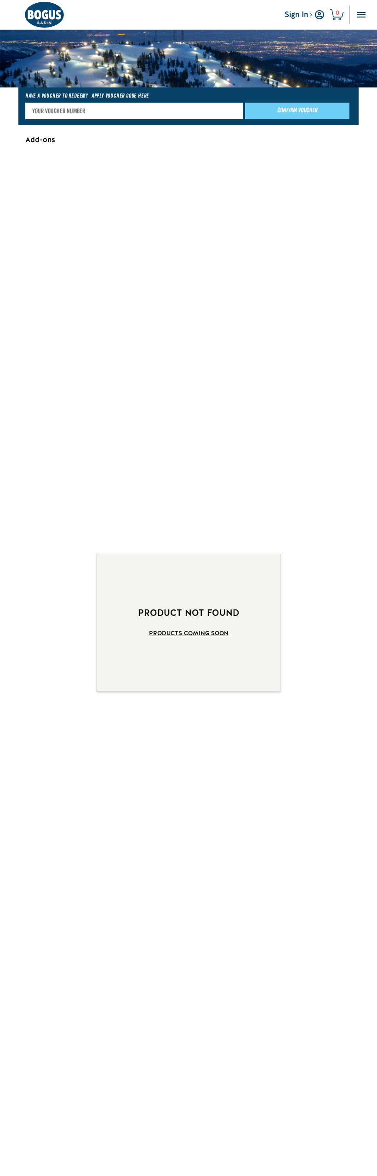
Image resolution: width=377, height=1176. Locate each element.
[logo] (44, 15)
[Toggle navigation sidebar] (361, 14)
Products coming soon (188, 633)
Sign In (296, 14)
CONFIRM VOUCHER (297, 110)
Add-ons (40, 140)
